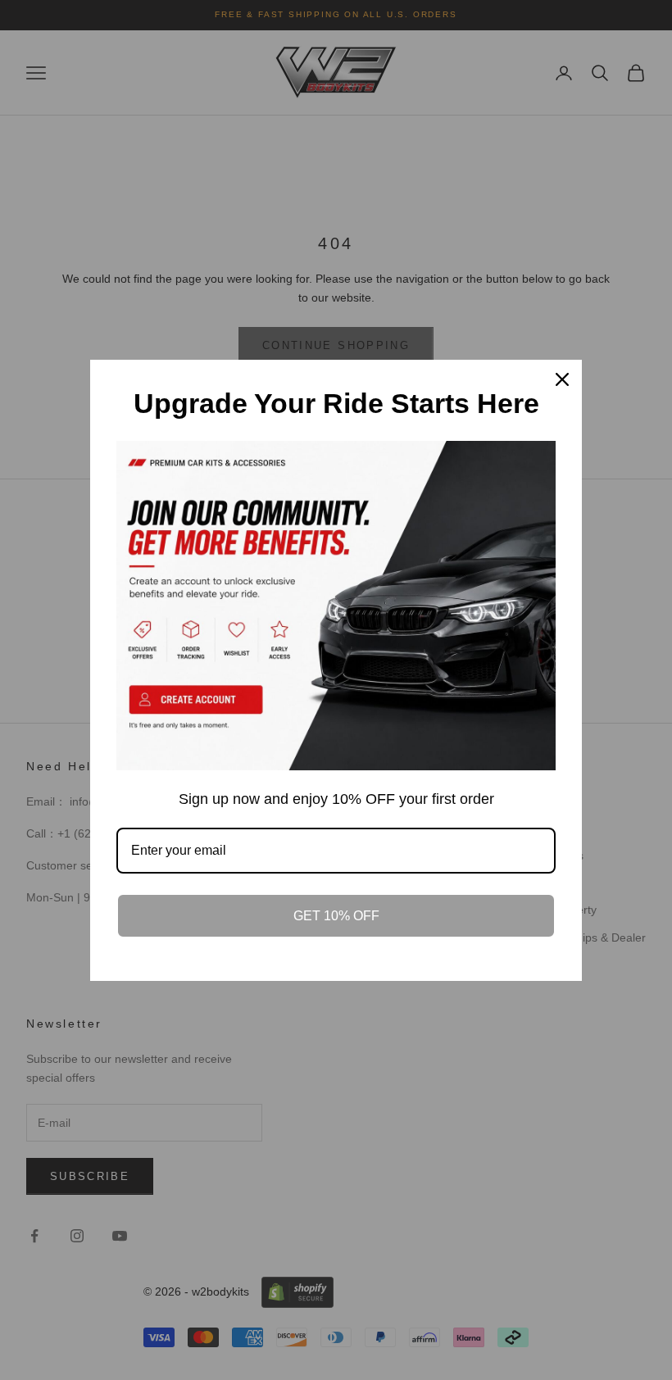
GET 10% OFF (336, 916)
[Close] (562, 379)
